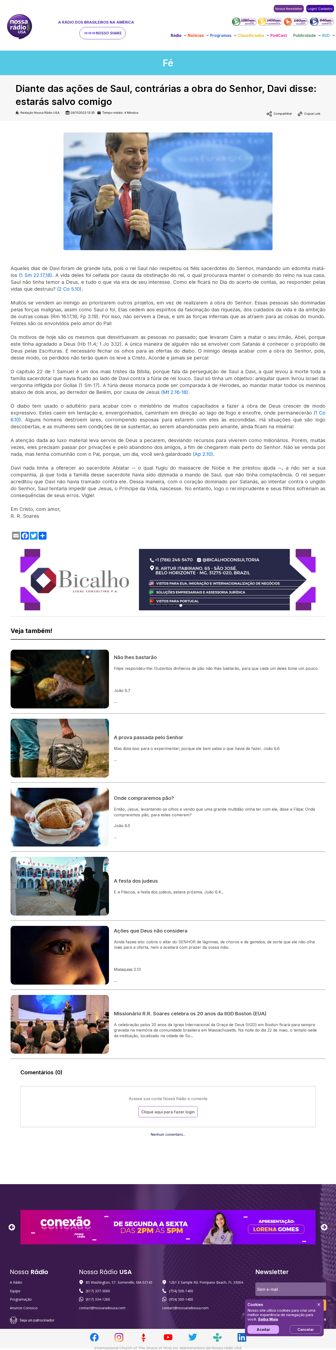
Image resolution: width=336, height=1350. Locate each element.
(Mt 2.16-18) (174, 392)
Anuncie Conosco (24, 1308)
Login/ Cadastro (320, 9)
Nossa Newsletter (288, 9)
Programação (21, 1299)
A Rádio (16, 1282)
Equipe (15, 1291)
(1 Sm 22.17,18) (35, 275)
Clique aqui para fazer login (168, 1111)
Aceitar (263, 1329)
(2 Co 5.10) (69, 289)
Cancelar (305, 1329)
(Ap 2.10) (203, 454)
